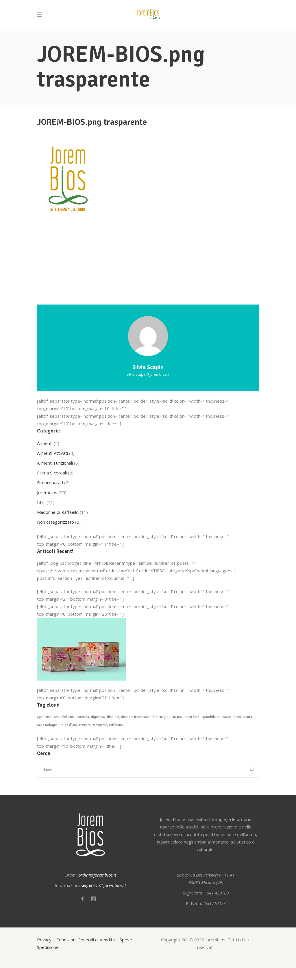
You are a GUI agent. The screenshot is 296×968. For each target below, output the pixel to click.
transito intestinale (93, 725)
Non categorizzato (55, 522)
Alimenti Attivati (52, 453)
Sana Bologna (47, 725)
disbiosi (113, 717)
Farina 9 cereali (52, 473)
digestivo (98, 717)
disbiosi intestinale (135, 717)
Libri (41, 502)
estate (226, 717)
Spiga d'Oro (68, 725)
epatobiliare (210, 717)
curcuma (83, 717)
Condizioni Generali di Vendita (85, 940)
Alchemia (68, 717)
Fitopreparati (50, 482)
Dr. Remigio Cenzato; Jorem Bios (175, 717)
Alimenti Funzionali (55, 463)
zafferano (116, 725)
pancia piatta (242, 717)
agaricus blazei (48, 717)
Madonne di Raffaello (58, 512)
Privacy (44, 940)
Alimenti (45, 443)
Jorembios (47, 492)
